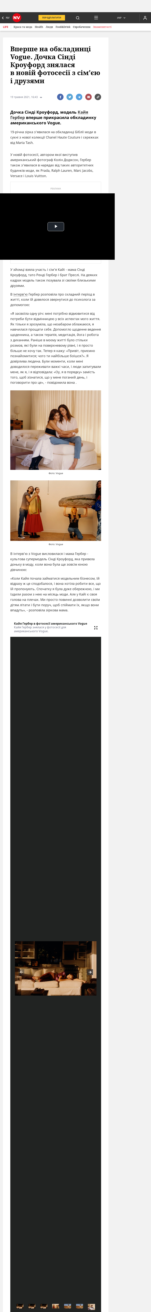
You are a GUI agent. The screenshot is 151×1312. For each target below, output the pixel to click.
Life (5, 27)
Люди (49, 27)
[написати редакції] (88, 97)
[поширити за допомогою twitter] (69, 97)
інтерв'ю (20, 294)
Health (39, 27)
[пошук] (77, 18)
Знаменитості (102, 27)
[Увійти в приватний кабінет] (145, 17)
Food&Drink (63, 27)
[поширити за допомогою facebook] (60, 97)
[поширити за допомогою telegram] (79, 97)
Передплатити (51, 17)
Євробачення (81, 27)
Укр (119, 17)
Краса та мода (23, 27)
